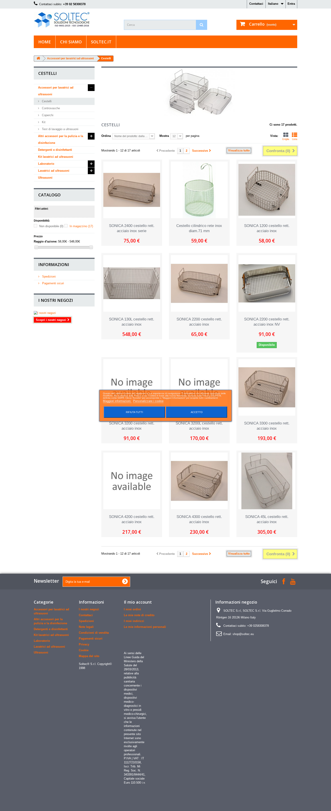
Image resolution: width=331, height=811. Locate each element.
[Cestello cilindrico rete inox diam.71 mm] (199, 190)
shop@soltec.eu (243, 634)
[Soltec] (75, 20)
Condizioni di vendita (94, 632)
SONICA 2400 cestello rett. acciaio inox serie (131, 228)
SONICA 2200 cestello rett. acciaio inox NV (267, 322)
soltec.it (101, 41)
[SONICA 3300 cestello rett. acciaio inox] (266, 387)
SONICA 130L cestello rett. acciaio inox (131, 322)
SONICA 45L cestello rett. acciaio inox (266, 519)
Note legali (86, 627)
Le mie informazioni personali (145, 627)
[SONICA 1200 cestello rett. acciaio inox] (266, 190)
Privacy (84, 644)
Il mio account (138, 602)
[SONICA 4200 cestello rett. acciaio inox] (131, 481)
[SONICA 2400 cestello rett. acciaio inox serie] (131, 190)
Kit (43, 122)
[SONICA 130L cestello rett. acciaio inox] (131, 283)
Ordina (106, 136)
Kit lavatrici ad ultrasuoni (55, 156)
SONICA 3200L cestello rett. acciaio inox (199, 426)
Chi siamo (71, 41)
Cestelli (46, 101)
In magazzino (81, 226)
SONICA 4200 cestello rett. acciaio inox (131, 519)
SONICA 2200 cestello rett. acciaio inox (199, 322)
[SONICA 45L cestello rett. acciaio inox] (266, 481)
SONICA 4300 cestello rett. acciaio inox (199, 519)
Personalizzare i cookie (148, 401)
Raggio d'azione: (45, 241)
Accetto (197, 412)
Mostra (164, 136)
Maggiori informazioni (117, 401)
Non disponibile (51, 226)
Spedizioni (48, 276)
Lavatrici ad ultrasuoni (53, 170)
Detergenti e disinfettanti (55, 149)
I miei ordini (132, 609)
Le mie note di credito (139, 615)
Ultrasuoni (45, 177)
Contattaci (256, 3)
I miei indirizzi (134, 621)
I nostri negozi (55, 300)
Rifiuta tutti (134, 412)
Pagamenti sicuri (52, 283)
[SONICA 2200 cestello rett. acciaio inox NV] (266, 283)
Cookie (83, 650)
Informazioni (53, 264)
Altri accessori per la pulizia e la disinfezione (60, 139)
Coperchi (47, 115)
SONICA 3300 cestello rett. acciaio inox (267, 426)
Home (44, 41)
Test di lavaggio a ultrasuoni (59, 129)
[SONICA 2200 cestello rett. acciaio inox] (199, 283)
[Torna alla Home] (38, 58)
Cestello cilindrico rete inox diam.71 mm (199, 228)
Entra (291, 3)
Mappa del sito (89, 656)
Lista (294, 139)
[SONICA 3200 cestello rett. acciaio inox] (131, 387)
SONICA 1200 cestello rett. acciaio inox (267, 228)
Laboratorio (46, 163)
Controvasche (50, 108)
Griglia (285, 139)
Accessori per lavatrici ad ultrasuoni (70, 58)
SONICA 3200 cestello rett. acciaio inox (131, 426)
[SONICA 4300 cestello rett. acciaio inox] (199, 481)
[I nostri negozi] (64, 313)
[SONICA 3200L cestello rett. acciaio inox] (199, 387)
